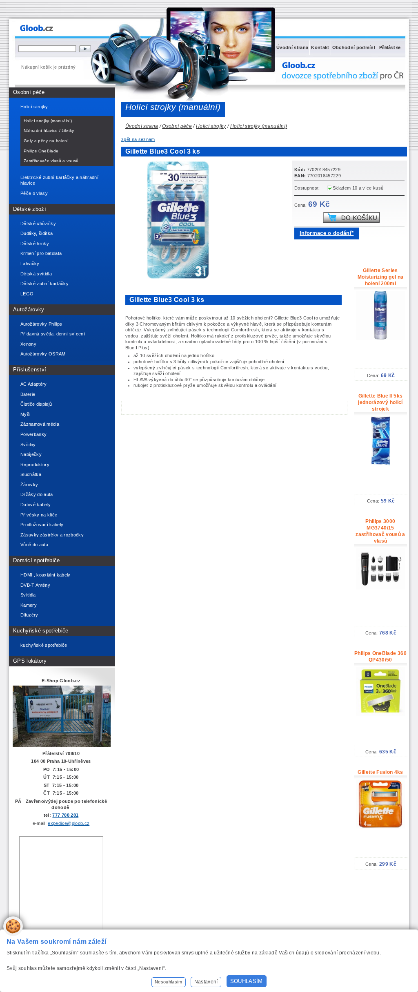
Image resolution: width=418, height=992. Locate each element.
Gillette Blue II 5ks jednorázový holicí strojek (380, 402)
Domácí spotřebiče (36, 560)
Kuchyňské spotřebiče (41, 631)
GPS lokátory (30, 661)
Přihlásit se (389, 47)
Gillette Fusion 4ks (380, 772)
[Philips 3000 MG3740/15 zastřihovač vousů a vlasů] (380, 587)
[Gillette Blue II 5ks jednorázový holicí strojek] (380, 463)
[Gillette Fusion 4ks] (380, 826)
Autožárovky (28, 309)
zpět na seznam (138, 139)
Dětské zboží (29, 209)
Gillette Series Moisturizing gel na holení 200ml (380, 277)
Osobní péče (29, 92)
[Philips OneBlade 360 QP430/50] (380, 714)
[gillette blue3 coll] (180, 277)
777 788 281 (65, 815)
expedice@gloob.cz (68, 823)
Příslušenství (29, 369)
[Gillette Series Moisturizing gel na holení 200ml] (380, 338)
